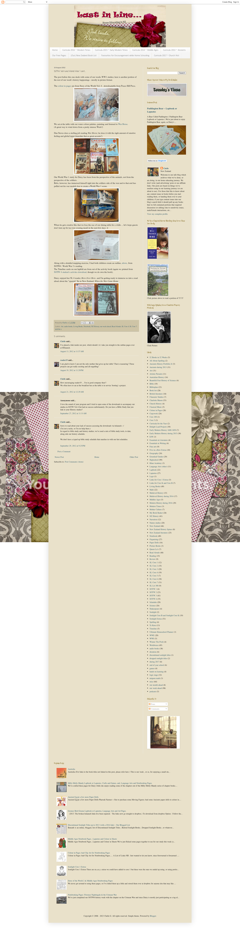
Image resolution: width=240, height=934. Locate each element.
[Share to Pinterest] (92, 322)
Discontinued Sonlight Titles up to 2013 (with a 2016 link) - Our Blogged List (99, 825)
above (124, 263)
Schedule (153, 602)
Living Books (78, 326)
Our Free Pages (59, 56)
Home (55, 50)
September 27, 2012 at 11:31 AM (73, 413)
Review (152, 559)
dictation (153, 651)
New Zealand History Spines (161, 529)
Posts (152, 704)
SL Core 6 (154, 579)
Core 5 (152, 420)
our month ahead (156, 685)
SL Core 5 (154, 575)
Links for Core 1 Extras (159, 479)
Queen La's (154, 549)
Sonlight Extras (156, 618)
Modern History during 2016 (161, 503)
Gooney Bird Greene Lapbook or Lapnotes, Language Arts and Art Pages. (97, 811)
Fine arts (153, 446)
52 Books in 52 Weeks (158, 357)
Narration (153, 519)
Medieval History (156, 493)
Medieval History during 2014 (161, 496)
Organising (154, 539)
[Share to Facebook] (90, 322)
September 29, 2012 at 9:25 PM (72, 445)
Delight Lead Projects (158, 426)
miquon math (155, 678)
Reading (153, 556)
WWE (152, 635)
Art (62, 326)
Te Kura (153, 625)
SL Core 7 (133, 326)
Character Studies (156, 397)
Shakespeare (154, 608)
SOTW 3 (153, 595)
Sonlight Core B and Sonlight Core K (164, 615)
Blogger (153, 916)
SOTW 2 (153, 592)
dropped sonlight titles (158, 658)
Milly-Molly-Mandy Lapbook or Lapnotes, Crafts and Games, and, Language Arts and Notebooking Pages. (110, 783)
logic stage (154, 675)
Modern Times (155, 506)
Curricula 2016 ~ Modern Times (76, 50)
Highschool (154, 459)
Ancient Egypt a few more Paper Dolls (83, 797)
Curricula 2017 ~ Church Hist (166, 56)
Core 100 (153, 416)
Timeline (153, 628)
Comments (154, 708)
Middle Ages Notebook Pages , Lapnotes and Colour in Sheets (92, 838)
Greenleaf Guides (156, 456)
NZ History (95, 326)
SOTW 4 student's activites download (70, 272)
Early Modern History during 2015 (163, 433)
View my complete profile (157, 214)
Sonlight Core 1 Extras (77, 866)
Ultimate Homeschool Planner (161, 632)
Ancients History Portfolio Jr (161, 364)
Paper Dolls (154, 542)
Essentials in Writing (158, 443)
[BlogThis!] (84, 322)
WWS (152, 638)
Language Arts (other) (158, 466)
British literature (156, 393)
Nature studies (155, 522)
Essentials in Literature (159, 440)
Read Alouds (116, 326)
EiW (151, 436)
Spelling (153, 622)
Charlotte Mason (156, 400)
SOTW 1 (153, 589)
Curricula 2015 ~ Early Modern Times (111, 50)
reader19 (64, 360)
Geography (154, 453)
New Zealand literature (159, 532)
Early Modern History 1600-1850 (163, 430)
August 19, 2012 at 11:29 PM (71, 370)
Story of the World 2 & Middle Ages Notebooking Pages (90, 880)
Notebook (87, 326)
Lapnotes (153, 473)
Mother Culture (156, 509)
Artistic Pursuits (156, 374)
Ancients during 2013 (158, 367)
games (152, 668)
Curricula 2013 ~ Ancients (174, 50)
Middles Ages (155, 499)
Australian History (157, 377)
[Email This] (82, 322)
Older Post (134, 457)
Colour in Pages (156, 410)
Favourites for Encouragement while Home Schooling (125, 56)
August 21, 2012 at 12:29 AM (72, 391)
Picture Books (155, 546)
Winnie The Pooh (156, 641)
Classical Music (156, 407)
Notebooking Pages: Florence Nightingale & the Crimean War (92, 894)
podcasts (153, 691)
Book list (153, 390)
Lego (152, 476)
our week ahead (105, 326)
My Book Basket (156, 512)
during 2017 (154, 661)
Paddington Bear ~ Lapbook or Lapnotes (162, 110)
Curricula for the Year (158, 423)
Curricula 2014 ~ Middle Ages (145, 50)
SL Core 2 (154, 565)
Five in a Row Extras (158, 450)
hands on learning (156, 671)
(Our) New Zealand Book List (84, 56)
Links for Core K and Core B (161, 483)
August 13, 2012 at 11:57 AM (72, 351)
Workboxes (154, 645)
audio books (68, 326)
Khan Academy (156, 463)
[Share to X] (87, 322)
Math (152, 489)
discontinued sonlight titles (160, 655)
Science (153, 605)
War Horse (123, 124)
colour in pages (64, 85)
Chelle (63, 341)
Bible (152, 383)
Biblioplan (154, 387)
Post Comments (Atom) (74, 461)
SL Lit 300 (154, 585)
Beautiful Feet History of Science (163, 380)
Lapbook (153, 469)
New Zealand (155, 526)
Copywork (154, 413)
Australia (71, 769)
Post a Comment (64, 451)
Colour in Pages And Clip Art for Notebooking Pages (89, 852)
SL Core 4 (125, 326)
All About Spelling (157, 360)
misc (151, 681)
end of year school (157, 665)
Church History (156, 403)
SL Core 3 (154, 569)
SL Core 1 (154, 562)
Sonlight (153, 612)
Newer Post (59, 457)
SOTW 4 (58, 329)
